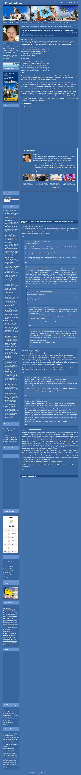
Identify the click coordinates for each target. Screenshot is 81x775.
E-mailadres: (25, 95)
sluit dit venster (25, 102)
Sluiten (60, 79)
